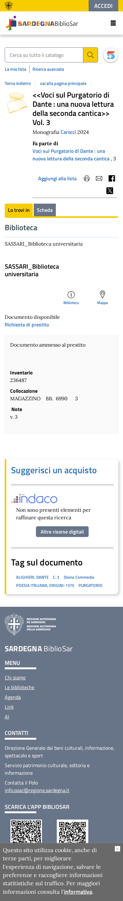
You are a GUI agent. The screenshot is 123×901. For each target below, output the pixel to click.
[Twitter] (110, 190)
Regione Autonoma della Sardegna (10, 5)
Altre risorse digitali (62, 531)
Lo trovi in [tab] (19, 210)
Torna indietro (18, 83)
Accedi (103, 6)
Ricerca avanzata (48, 69)
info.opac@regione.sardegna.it (37, 790)
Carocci (69, 132)
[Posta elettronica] (99, 178)
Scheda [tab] (45, 210)
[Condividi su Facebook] (111, 178)
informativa (78, 891)
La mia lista (15, 69)
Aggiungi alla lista (57, 178)
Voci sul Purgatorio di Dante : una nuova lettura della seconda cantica (70, 154)
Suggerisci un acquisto (54, 470)
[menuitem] (15, 677)
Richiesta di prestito (27, 324)
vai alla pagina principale (63, 83)
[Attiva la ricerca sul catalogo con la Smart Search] (110, 55)
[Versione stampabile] (87, 178)
